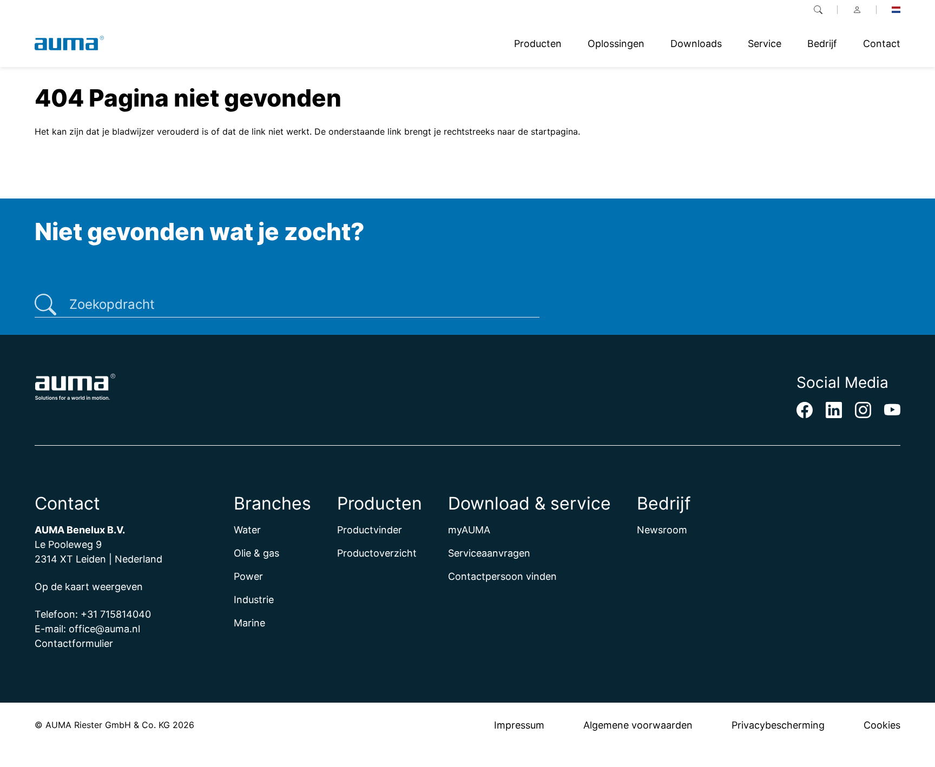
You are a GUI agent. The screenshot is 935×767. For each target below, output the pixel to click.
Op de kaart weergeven (89, 586)
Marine (249, 623)
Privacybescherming (778, 725)
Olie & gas (256, 553)
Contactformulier (74, 643)
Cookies (882, 725)
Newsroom (662, 529)
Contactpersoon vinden (502, 576)
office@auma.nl (104, 628)
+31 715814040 (116, 614)
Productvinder (369, 529)
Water (247, 529)
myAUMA (469, 529)
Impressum (519, 725)
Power (248, 576)
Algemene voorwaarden (638, 725)
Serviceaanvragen (489, 553)
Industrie (254, 599)
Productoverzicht (377, 553)
